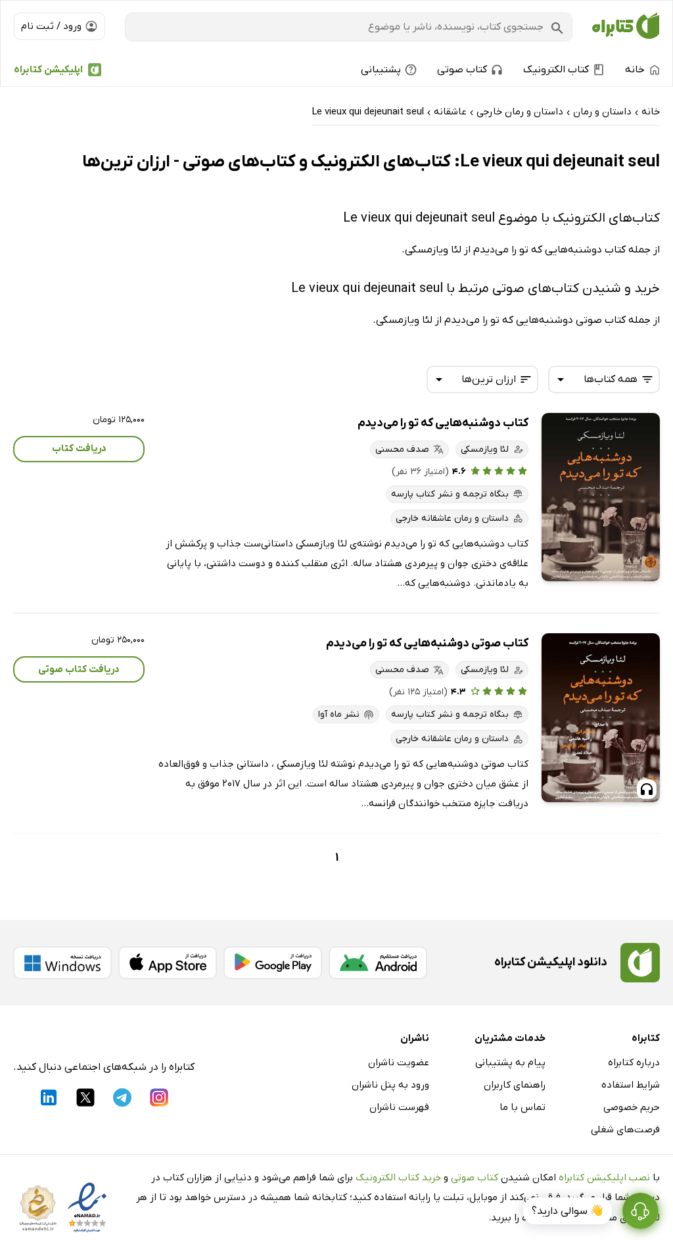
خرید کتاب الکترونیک (398, 1177)
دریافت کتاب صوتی (79, 669)
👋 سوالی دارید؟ (567, 1211)
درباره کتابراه (634, 1062)
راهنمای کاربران (514, 1085)
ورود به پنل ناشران (390, 1085)
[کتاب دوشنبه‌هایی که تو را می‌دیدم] (601, 497)
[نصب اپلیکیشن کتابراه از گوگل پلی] (272, 962)
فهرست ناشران (399, 1107)
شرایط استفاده (630, 1085)
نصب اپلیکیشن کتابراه (604, 1177)
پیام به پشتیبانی (510, 1062)
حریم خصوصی (631, 1107)
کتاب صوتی (474, 1177)
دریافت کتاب (79, 448)
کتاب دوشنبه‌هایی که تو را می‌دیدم (443, 423)
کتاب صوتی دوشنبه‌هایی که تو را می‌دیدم (427, 643)
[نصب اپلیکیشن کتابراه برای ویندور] (62, 962)
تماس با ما (522, 1107)
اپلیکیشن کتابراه (48, 69)
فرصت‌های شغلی (625, 1129)
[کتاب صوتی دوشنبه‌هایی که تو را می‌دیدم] (601, 717)
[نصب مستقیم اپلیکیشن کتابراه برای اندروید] (378, 962)
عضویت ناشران (398, 1062)
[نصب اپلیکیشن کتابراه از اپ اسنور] (167, 962)
